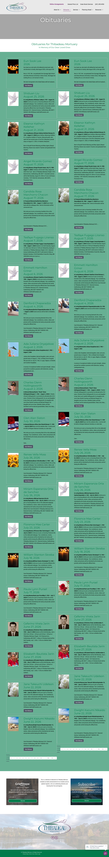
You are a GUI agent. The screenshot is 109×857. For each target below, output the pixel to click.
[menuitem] (57, 9)
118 (48, 758)
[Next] (55, 758)
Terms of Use (31, 854)
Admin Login (37, 854)
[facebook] (52, 838)
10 (41, 758)
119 (52, 758)
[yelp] (56, 838)
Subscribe (23, 800)
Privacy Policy (25, 854)
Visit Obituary (28, 85)
